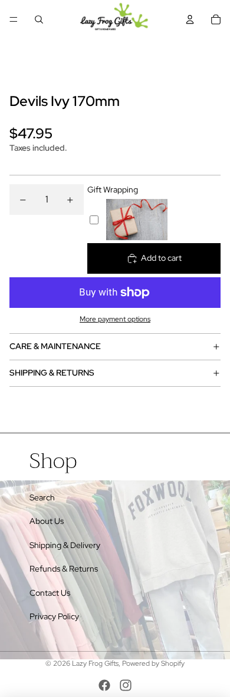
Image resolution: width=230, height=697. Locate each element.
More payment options (115, 319)
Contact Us (49, 593)
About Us (46, 521)
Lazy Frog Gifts (95, 663)
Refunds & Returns (63, 568)
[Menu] (13, 19)
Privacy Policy (54, 616)
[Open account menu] (190, 19)
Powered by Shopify (153, 663)
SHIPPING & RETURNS (51, 372)
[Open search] (39, 19)
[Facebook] (104, 685)
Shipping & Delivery (64, 545)
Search (42, 497)
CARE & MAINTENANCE (55, 346)
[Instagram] (126, 685)
